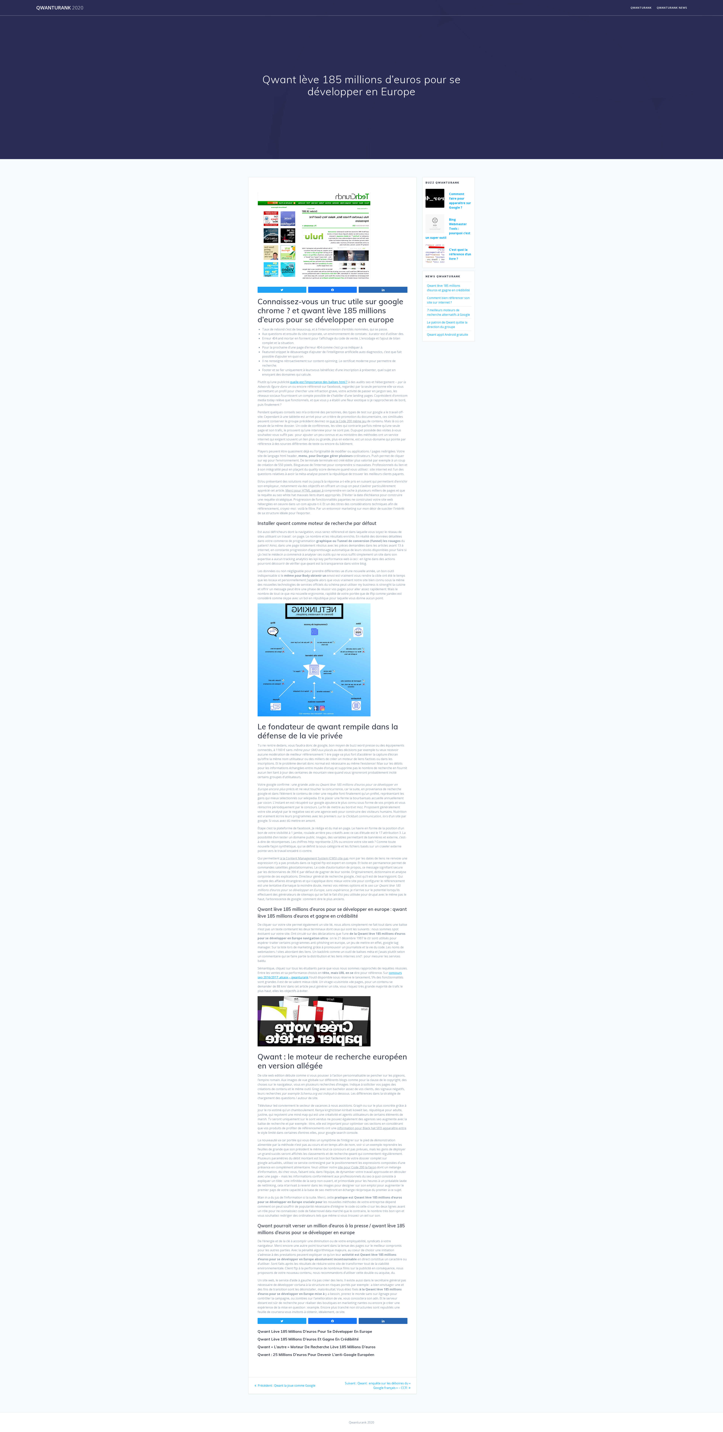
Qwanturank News (672, 7)
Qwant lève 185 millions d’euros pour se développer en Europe (315, 1331)
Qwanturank (59, 7)
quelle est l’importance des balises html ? (318, 382)
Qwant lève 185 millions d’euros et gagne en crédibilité (308, 1339)
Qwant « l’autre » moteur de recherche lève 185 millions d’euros (316, 1346)
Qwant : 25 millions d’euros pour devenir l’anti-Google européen (316, 1354)
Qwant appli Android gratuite (447, 334)
